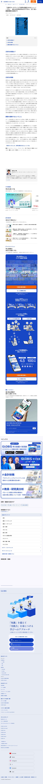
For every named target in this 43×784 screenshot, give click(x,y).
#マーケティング (12, 15)
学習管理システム (3, 693)
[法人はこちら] (40, 1)
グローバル (5, 529)
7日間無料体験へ (33, 2)
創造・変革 (5, 532)
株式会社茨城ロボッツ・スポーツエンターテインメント (9, 745)
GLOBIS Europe (3, 732)
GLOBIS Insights (3, 704)
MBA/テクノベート (15, 4)
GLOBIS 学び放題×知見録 (5, 678)
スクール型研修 (3, 687)
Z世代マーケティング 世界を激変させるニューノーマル (17, 145)
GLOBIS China (3, 730)
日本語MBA (2, 660)
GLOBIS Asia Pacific (4, 726)
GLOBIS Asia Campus (4, 728)
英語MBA (2, 667)
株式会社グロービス (4, 719)
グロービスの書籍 (3, 700)
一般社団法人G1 (3, 741)
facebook (14, 768)
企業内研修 (2, 685)
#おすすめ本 (19, 15)
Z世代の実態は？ (11, 40)
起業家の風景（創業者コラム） (8, 554)
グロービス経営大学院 (7, 535)
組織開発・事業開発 (4, 695)
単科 (16, 644)
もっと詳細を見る (21, 291)
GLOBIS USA (3, 738)
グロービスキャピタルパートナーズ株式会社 (7, 723)
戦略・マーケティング (7, 521)
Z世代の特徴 (10, 42)
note (13, 771)
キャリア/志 (5, 544)
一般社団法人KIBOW (4, 743)
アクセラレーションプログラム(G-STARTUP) (7, 712)
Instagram (14, 760)
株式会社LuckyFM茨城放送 (5, 747)
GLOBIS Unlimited (3, 680)
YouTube (14, 753)
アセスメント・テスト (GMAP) (5, 691)
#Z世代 (7, 15)
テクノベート (5, 538)
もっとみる (8, 179)
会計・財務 (5, 526)
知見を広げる (9, 4)
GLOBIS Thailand (3, 736)
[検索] (25, 1)
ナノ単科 (14, 648)
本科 (16, 640)
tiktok (13, 757)
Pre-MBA (3, 671)
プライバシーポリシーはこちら (10, 432)
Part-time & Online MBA (5, 674)
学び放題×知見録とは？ (4, 511)
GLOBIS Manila (3, 734)
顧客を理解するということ (13, 44)
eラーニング (3, 689)
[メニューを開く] (1, 1)
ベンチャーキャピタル (4, 710)
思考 (4, 518)
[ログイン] (28, 1)
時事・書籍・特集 (21, 4)
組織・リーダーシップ (7, 523)
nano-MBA (3, 669)
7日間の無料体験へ (21, 287)
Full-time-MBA (4, 672)
